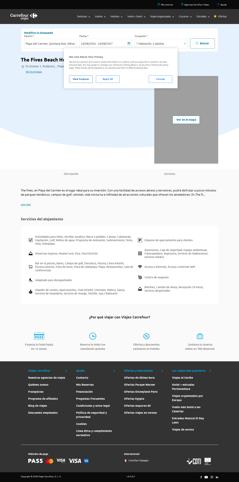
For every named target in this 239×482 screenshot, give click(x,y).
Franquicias (36, 391)
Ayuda (224, 4)
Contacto (82, 377)
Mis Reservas (85, 384)
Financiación (84, 391)
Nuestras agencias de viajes (46, 377)
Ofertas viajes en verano (140, 412)
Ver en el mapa (34, 71)
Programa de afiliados (43, 398)
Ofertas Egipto (134, 398)
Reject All (108, 79)
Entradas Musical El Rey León (188, 420)
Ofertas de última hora (139, 377)
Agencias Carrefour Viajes (196, 4)
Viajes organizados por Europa (187, 398)
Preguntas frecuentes (90, 398)
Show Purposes (81, 79)
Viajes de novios (183, 429)
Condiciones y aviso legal (93, 405)
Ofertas (222, 16)
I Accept (160, 79)
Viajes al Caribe (182, 377)
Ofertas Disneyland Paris (141, 391)
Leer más (26, 204)
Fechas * (84, 36)
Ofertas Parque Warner (139, 384)
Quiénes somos (38, 384)
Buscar (204, 43)
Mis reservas (167, 4)
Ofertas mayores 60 (137, 405)
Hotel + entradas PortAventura (183, 387)
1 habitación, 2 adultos (150, 43)
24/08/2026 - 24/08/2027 (97, 43)
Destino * (29, 36)
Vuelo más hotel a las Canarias (186, 409)
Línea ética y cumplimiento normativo (94, 433)
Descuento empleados (43, 412)
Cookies (81, 424)
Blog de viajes (37, 405)
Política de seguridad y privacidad (91, 415)
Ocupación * (141, 36)
